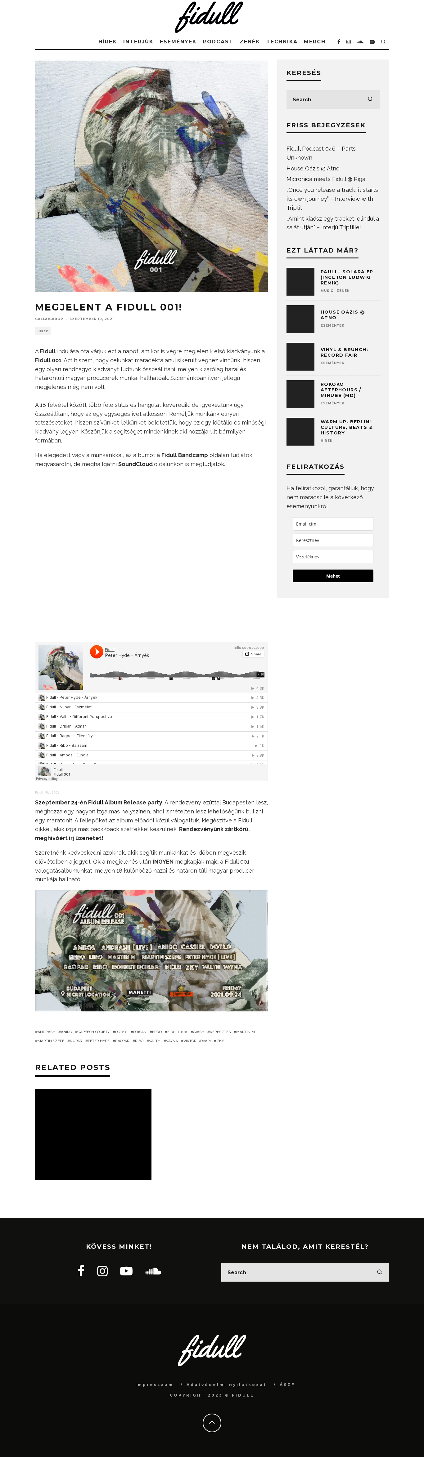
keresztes (220, 1032)
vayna (172, 1041)
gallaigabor (49, 319)
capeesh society (94, 1032)
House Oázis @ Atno (313, 168)
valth (154, 1041)
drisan (140, 1032)
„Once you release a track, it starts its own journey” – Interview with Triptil (332, 199)
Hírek (107, 42)
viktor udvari (197, 1041)
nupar (76, 1041)
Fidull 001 (52, 792)
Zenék (250, 42)
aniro (66, 1032)
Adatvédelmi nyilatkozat (227, 1384)
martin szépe (51, 1041)
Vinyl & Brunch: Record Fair (344, 352)
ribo (139, 1041)
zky (220, 1041)
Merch (315, 42)
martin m (245, 1032)
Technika (282, 42)
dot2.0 (121, 1032)
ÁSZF (287, 1384)
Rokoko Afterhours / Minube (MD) (341, 389)
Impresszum (154, 1384)
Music (327, 291)
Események (178, 42)
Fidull (39, 792)
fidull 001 (177, 1032)
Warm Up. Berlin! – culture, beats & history (348, 427)
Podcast (218, 42)
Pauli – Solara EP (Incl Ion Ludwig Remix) (347, 277)
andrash (46, 1032)
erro (157, 1032)
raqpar (122, 1041)
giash (198, 1032)
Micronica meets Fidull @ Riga (325, 179)
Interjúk (138, 42)
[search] (370, 99)
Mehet (333, 576)
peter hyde (99, 1041)
